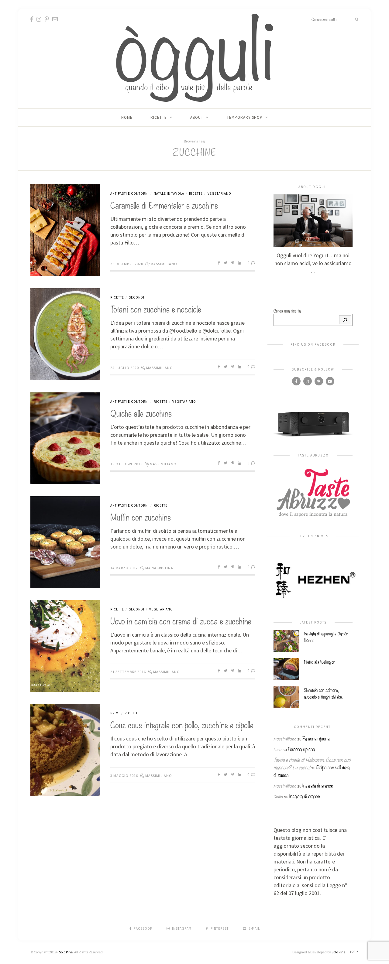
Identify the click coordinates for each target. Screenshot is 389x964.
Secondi (136, 297)
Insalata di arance (317, 785)
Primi (115, 713)
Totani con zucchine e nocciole (155, 308)
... (313, 271)
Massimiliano (163, 264)
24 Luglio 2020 (124, 367)
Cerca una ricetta (287, 310)
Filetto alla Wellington (319, 661)
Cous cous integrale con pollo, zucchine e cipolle (181, 724)
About (196, 117)
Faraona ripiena (315, 738)
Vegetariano (219, 193)
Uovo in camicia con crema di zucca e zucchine (180, 620)
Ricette (158, 117)
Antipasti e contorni (129, 193)
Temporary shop (245, 117)
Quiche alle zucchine (141, 412)
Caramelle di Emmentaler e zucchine (164, 204)
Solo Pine (66, 952)
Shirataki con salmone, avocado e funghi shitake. (323, 693)
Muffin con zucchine (140, 516)
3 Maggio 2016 (124, 775)
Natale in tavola (169, 193)
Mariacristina (159, 568)
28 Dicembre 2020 (126, 264)
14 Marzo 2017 (124, 568)
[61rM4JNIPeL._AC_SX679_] (313, 423)
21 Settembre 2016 (128, 671)
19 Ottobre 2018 (126, 464)
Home (127, 117)
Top (353, 952)
